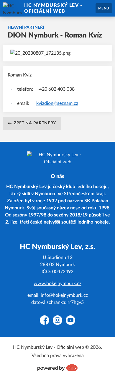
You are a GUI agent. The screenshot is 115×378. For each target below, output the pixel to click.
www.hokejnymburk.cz (57, 283)
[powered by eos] (57, 367)
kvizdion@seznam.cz (57, 103)
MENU (103, 8)
